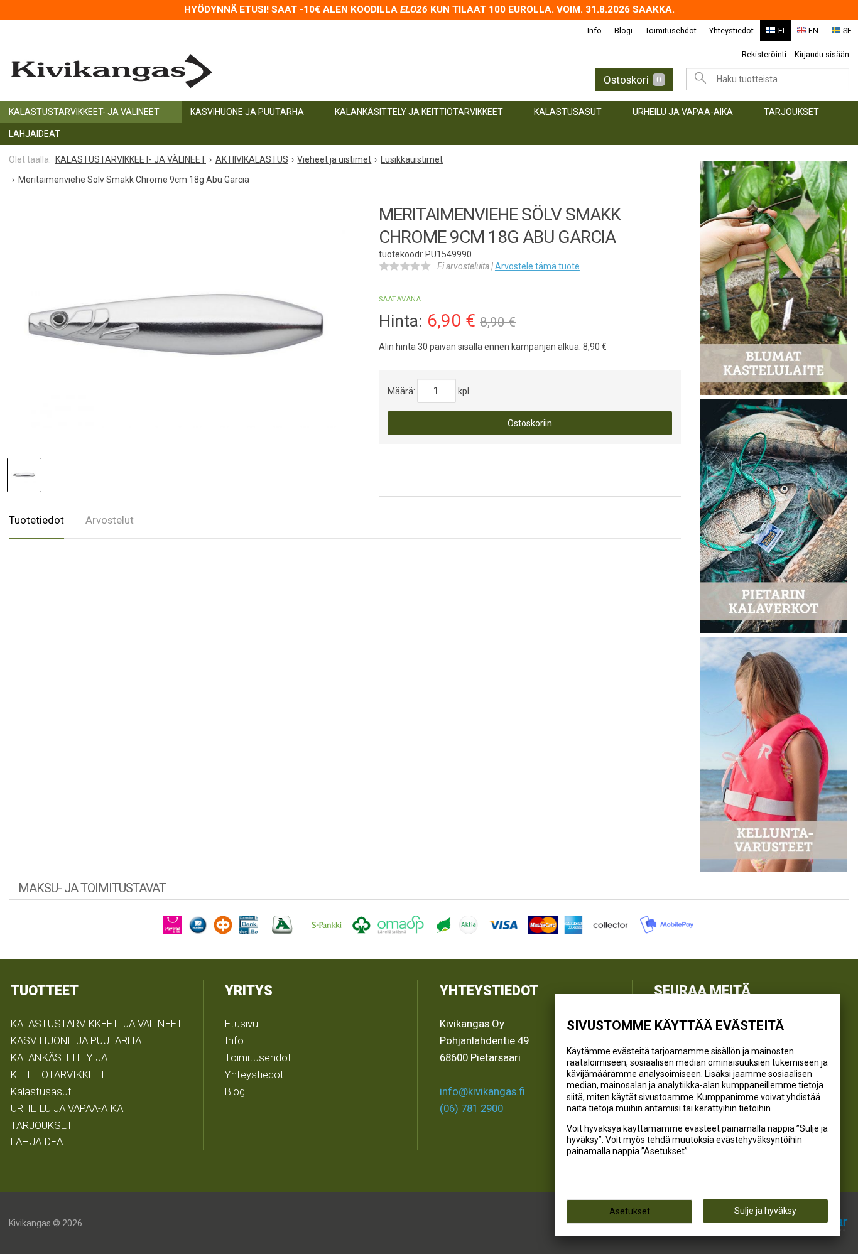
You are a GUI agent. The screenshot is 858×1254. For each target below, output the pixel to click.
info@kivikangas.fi (482, 1091)
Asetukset (629, 1211)
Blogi (623, 30)
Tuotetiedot (36, 520)
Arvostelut (109, 520)
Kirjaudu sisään (822, 54)
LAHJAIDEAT (34, 134)
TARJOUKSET (791, 112)
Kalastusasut (568, 112)
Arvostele (537, 266)
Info (594, 30)
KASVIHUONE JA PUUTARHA (247, 112)
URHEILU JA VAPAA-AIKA (683, 112)
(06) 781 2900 (471, 1108)
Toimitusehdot (671, 30)
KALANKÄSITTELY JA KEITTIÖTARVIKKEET (419, 112)
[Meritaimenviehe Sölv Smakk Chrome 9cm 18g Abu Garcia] (177, 325)
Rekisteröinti (764, 54)
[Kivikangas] (193, 71)
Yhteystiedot (731, 30)
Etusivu (241, 1023)
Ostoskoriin (530, 423)
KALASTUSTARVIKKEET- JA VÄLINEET (84, 112)
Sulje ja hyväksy (765, 1211)
